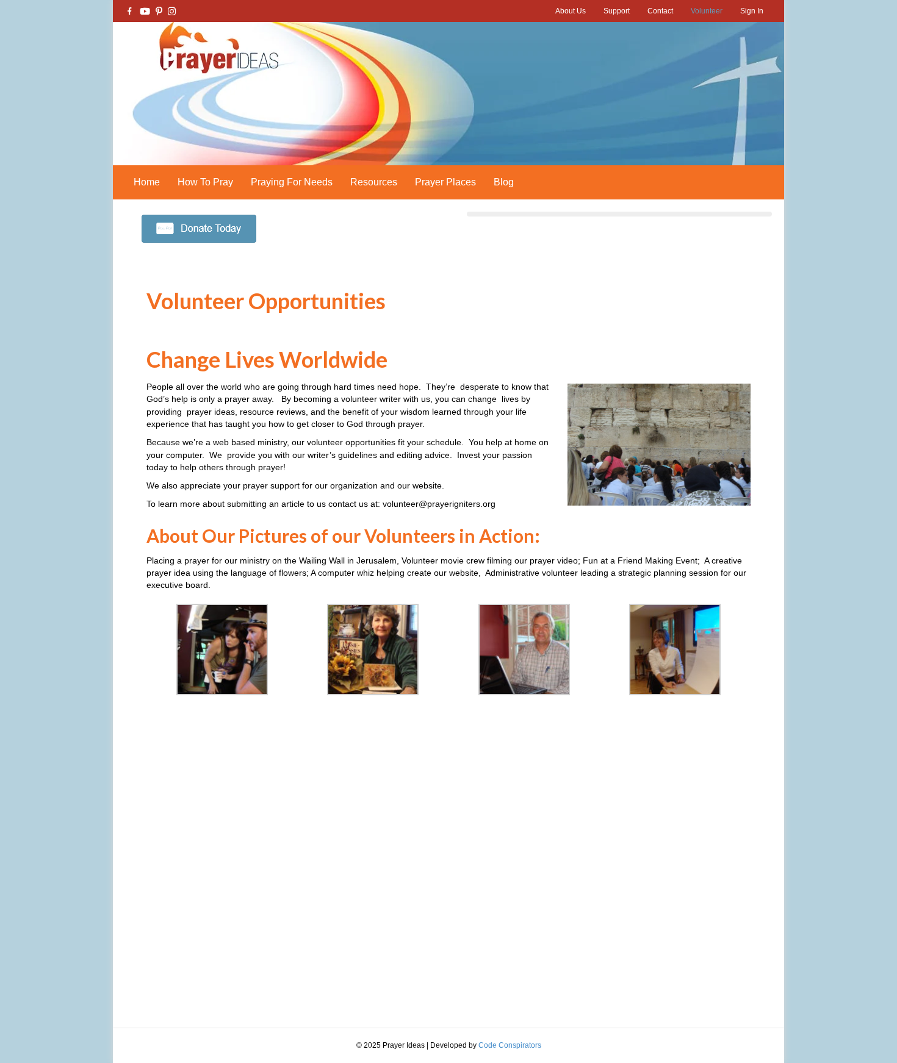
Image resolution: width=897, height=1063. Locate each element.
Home (147, 182)
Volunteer (706, 11)
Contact (660, 11)
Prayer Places (445, 182)
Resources (373, 182)
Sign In (751, 11)
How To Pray (205, 182)
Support (616, 11)
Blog (504, 182)
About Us (570, 11)
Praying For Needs (292, 182)
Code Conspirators (509, 1045)
